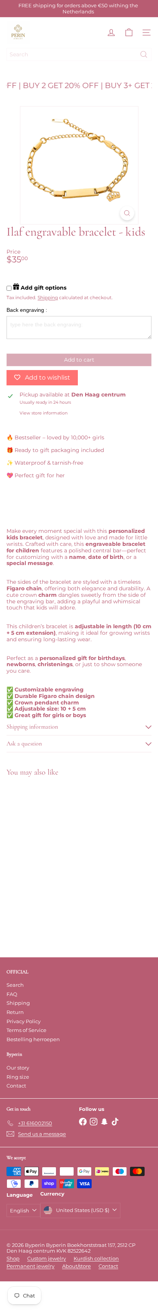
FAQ (12, 994)
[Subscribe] (124, 1261)
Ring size (18, 1077)
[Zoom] (127, 213)
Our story (18, 1068)
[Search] (143, 54)
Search (15, 985)
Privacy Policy (24, 1021)
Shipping (48, 297)
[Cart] (129, 32)
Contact (16, 1086)
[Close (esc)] (148, 1171)
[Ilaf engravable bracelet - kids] (54, 843)
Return (15, 1012)
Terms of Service (26, 1030)
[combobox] (79, 54)
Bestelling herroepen (33, 1039)
